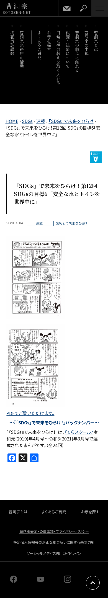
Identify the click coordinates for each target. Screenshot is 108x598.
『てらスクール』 (79, 432)
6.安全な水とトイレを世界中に (96, 157)
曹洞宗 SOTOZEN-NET (16, 8)
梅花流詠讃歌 (12, 43)
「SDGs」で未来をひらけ (71, 121)
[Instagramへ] (67, 581)
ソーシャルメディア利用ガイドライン (54, 553)
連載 (40, 121)
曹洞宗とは (96, 40)
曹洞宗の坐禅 (86, 43)
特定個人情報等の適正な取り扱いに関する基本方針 (54, 542)
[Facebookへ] (13, 581)
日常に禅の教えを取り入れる (58, 57)
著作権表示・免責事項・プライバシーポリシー (54, 531)
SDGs (27, 121)
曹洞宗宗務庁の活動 (22, 49)
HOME (12, 121)
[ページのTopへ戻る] (93, 583)
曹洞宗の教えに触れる (77, 51)
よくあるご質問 (39, 45)
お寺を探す (49, 40)
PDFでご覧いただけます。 (30, 413)
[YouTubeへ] (40, 581)
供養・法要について (68, 49)
